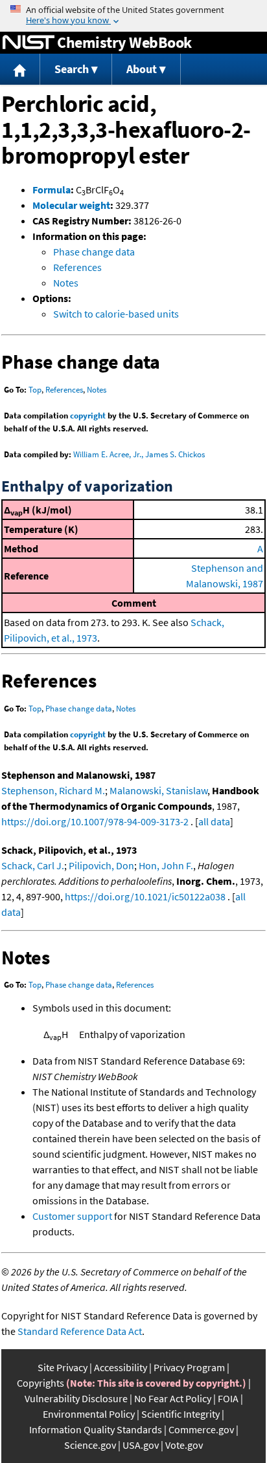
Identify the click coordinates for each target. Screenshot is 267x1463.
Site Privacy (62, 1367)
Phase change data (94, 251)
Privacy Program (189, 1367)
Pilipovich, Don (101, 865)
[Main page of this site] (20, 69)
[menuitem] (20, 69)
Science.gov (90, 1444)
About (141, 68)
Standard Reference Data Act (79, 1331)
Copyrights (40, 1382)
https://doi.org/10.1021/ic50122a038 (145, 896)
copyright (88, 415)
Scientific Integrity (180, 1413)
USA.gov (140, 1444)
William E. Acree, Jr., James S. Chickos (139, 454)
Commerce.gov (201, 1429)
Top (35, 389)
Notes (65, 282)
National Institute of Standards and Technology (28, 42)
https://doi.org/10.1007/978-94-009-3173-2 (95, 821)
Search (71, 68)
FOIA (228, 1398)
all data (214, 821)
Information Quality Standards (95, 1429)
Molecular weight (71, 205)
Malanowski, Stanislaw (158, 790)
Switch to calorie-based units (116, 313)
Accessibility (120, 1367)
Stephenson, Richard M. (53, 790)
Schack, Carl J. (32, 865)
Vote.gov (184, 1444)
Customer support (72, 1215)
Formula (51, 189)
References (77, 267)
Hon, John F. (166, 865)
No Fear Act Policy (172, 1398)
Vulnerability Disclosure (76, 1398)
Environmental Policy (89, 1413)
